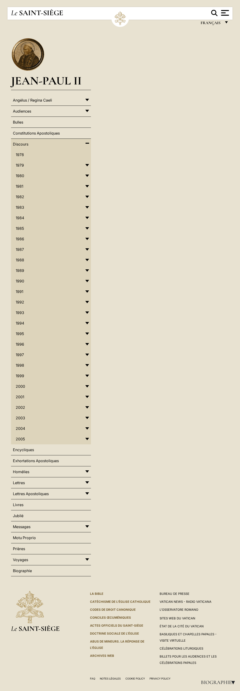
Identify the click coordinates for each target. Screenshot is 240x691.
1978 (20, 154)
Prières (19, 548)
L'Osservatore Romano (179, 609)
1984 (20, 218)
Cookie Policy (135, 678)
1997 (20, 354)
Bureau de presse (174, 594)
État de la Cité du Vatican (182, 626)
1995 (20, 333)
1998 (20, 365)
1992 (20, 302)
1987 (20, 249)
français (211, 24)
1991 (19, 291)
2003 (20, 418)
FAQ (92, 678)
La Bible (96, 594)
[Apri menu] (224, 13)
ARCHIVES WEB (102, 656)
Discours (20, 144)
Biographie (219, 682)
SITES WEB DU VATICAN (177, 618)
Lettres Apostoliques (31, 493)
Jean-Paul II (46, 80)
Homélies (21, 471)
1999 (20, 375)
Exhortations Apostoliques (36, 460)
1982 (20, 196)
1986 (20, 239)
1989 (20, 270)
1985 (20, 228)
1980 (20, 175)
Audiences (22, 111)
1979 (20, 165)
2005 (20, 439)
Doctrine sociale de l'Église (114, 633)
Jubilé (18, 515)
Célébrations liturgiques (181, 648)
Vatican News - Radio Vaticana (185, 601)
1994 (20, 323)
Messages (21, 526)
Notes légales (110, 678)
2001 (20, 397)
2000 (20, 386)
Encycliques (23, 449)
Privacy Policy (160, 678)
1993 (20, 312)
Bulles (18, 122)
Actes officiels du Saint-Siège (116, 625)
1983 (20, 207)
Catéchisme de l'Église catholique (120, 601)
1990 (20, 281)
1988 (20, 260)
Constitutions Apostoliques (36, 133)
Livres (18, 504)
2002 (20, 407)
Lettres (19, 482)
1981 (19, 186)
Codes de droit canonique (113, 609)
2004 (20, 428)
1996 (20, 344)
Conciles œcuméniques (110, 617)
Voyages (20, 559)
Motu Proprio (24, 537)
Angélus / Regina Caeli (32, 100)
